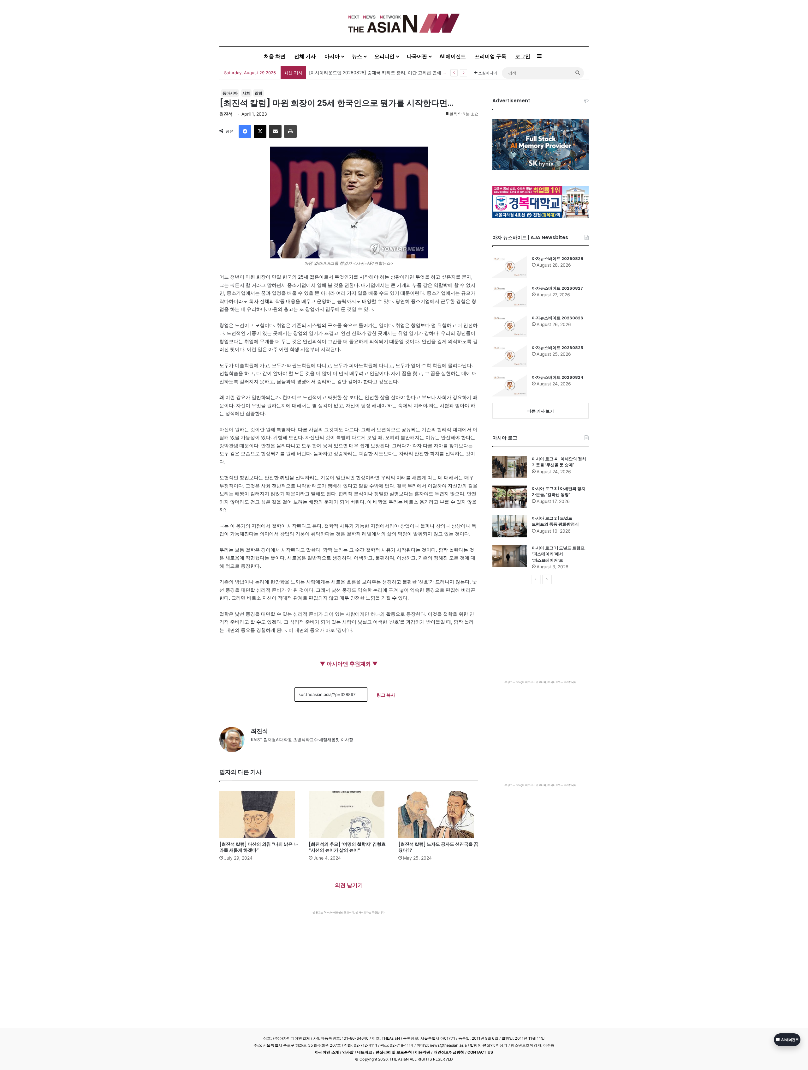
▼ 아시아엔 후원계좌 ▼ (349, 664)
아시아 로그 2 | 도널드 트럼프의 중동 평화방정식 (555, 521)
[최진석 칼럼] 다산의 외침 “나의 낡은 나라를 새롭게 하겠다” (258, 847)
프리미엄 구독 (490, 56)
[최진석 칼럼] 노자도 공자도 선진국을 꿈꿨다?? (438, 847)
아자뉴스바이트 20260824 (558, 377)
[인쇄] (290, 131)
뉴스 (357, 56)
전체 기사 (305, 56)
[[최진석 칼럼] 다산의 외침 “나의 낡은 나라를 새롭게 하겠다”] (259, 814)
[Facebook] (245, 131)
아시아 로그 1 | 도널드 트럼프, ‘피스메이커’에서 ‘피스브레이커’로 (558, 554)
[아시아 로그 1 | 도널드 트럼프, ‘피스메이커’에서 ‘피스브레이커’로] (509, 556)
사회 (246, 93)
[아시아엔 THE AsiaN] (404, 23)
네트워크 (364, 1052)
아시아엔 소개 (327, 1052)
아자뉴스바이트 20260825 (557, 348)
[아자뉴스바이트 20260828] (509, 267)
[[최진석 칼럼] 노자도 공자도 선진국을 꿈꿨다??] (438, 814)
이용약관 (422, 1052)
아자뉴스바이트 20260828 (557, 259)
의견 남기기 (349, 885)
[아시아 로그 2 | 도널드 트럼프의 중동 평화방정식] (509, 526)
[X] (260, 131)
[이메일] (275, 131)
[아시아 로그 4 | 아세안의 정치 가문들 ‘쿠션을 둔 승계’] (509, 467)
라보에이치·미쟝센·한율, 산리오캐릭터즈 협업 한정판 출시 (366, 72)
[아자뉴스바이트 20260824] (509, 385)
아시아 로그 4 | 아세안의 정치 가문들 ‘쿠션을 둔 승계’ (559, 462)
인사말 (348, 1052)
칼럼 (258, 93)
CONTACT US (480, 1052)
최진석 (226, 114)
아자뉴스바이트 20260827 (557, 288)
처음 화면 (274, 56)
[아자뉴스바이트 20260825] (509, 356)
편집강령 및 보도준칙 (394, 1052)
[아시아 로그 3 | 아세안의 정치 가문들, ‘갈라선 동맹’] (509, 497)
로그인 (522, 56)
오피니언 (384, 56)
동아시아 (230, 93)
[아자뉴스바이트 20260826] (509, 326)
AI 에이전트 (452, 56)
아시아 (332, 56)
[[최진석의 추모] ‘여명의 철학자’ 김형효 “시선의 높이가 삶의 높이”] (349, 814)
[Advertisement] (348, 961)
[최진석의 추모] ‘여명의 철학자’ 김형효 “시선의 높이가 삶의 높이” (347, 847)
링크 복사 (386, 695)
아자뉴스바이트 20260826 (557, 318)
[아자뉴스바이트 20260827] (509, 296)
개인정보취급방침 (449, 1052)
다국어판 (417, 56)
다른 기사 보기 (540, 411)
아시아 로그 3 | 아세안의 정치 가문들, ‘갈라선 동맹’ (558, 492)
